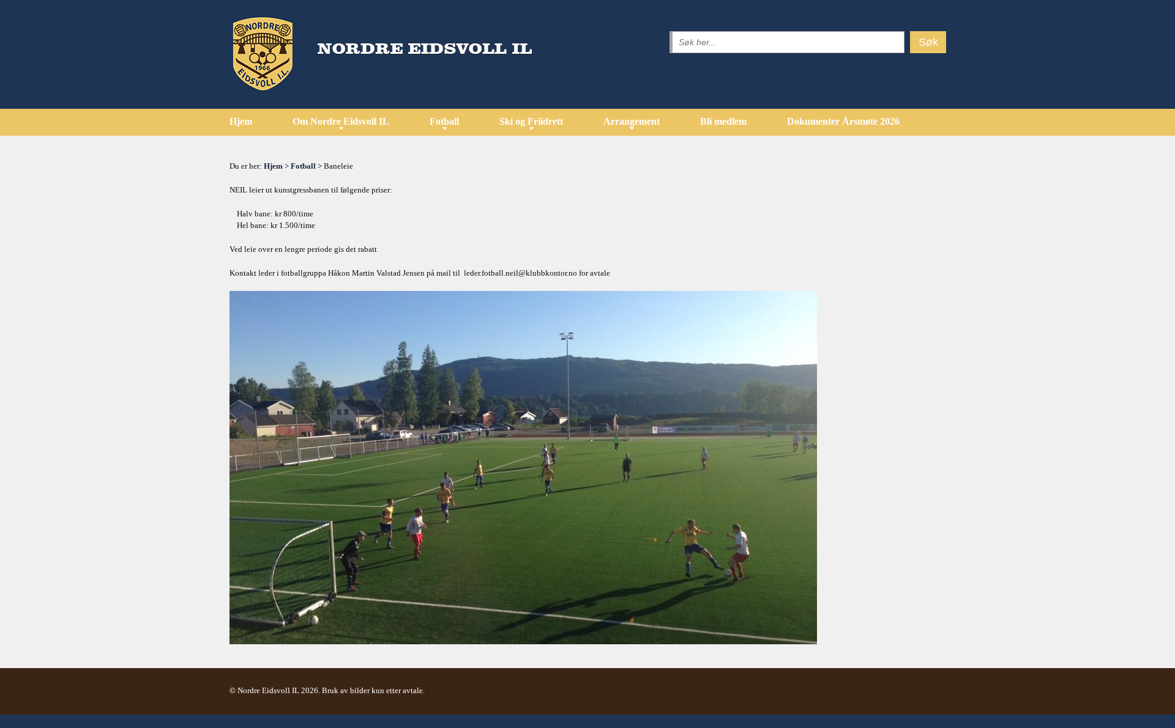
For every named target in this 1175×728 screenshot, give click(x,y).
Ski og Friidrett (531, 121)
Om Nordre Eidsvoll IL (341, 121)
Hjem (240, 121)
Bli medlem (723, 121)
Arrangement (631, 121)
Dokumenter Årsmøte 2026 (843, 121)
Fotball (444, 121)
